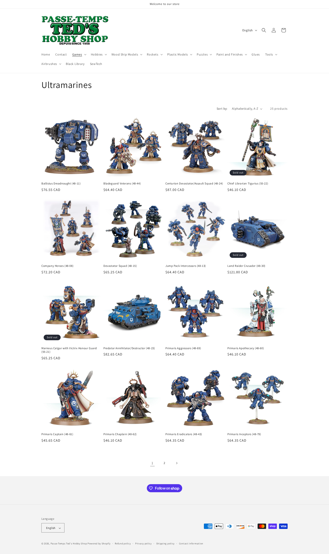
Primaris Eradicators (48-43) (183, 434)
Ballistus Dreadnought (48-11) (61, 183)
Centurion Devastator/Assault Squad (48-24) (194, 183)
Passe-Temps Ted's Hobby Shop (69, 543)
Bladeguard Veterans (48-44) (122, 183)
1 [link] (152, 463)
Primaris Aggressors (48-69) (183, 348)
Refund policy (123, 543)
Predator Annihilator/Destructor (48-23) (129, 348)
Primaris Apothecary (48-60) (245, 348)
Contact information (191, 543)
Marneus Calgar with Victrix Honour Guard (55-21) (69, 350)
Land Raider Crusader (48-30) (246, 266)
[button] (79, 54)
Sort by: (222, 109)
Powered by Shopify (99, 543)
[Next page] (177, 463)
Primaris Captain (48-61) (57, 434)
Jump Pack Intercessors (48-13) (185, 266)
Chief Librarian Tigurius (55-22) (247, 183)
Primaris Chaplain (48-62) (120, 434)
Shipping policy (165, 543)
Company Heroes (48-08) (57, 266)
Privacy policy (143, 543)
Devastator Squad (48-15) (120, 266)
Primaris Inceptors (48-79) (244, 434)
